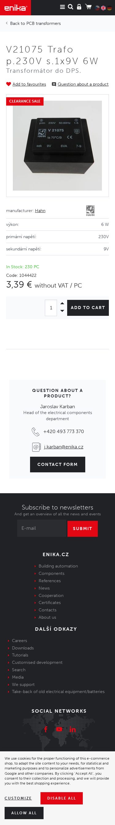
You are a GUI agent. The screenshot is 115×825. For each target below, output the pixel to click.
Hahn (40, 210)
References (50, 580)
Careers (19, 640)
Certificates (50, 602)
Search (18, 669)
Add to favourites (29, 84)
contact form (57, 464)
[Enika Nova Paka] (15, 7)
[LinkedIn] (73, 730)
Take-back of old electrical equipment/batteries (58, 691)
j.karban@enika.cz (63, 447)
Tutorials (20, 655)
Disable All (61, 798)
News (44, 588)
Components (51, 573)
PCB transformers (43, 23)
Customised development (37, 662)
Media (18, 677)
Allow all (24, 813)
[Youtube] (59, 730)
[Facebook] (46, 730)
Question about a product (83, 84)
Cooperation (51, 595)
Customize (18, 798)
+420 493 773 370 (63, 431)
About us (47, 617)
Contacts (47, 610)
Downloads (23, 648)
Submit (82, 528)
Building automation (58, 566)
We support (23, 684)
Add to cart (88, 307)
